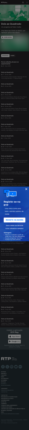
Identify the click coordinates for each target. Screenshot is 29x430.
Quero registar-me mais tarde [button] (14, 225)
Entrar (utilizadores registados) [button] (14, 228)
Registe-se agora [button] (14, 220)
